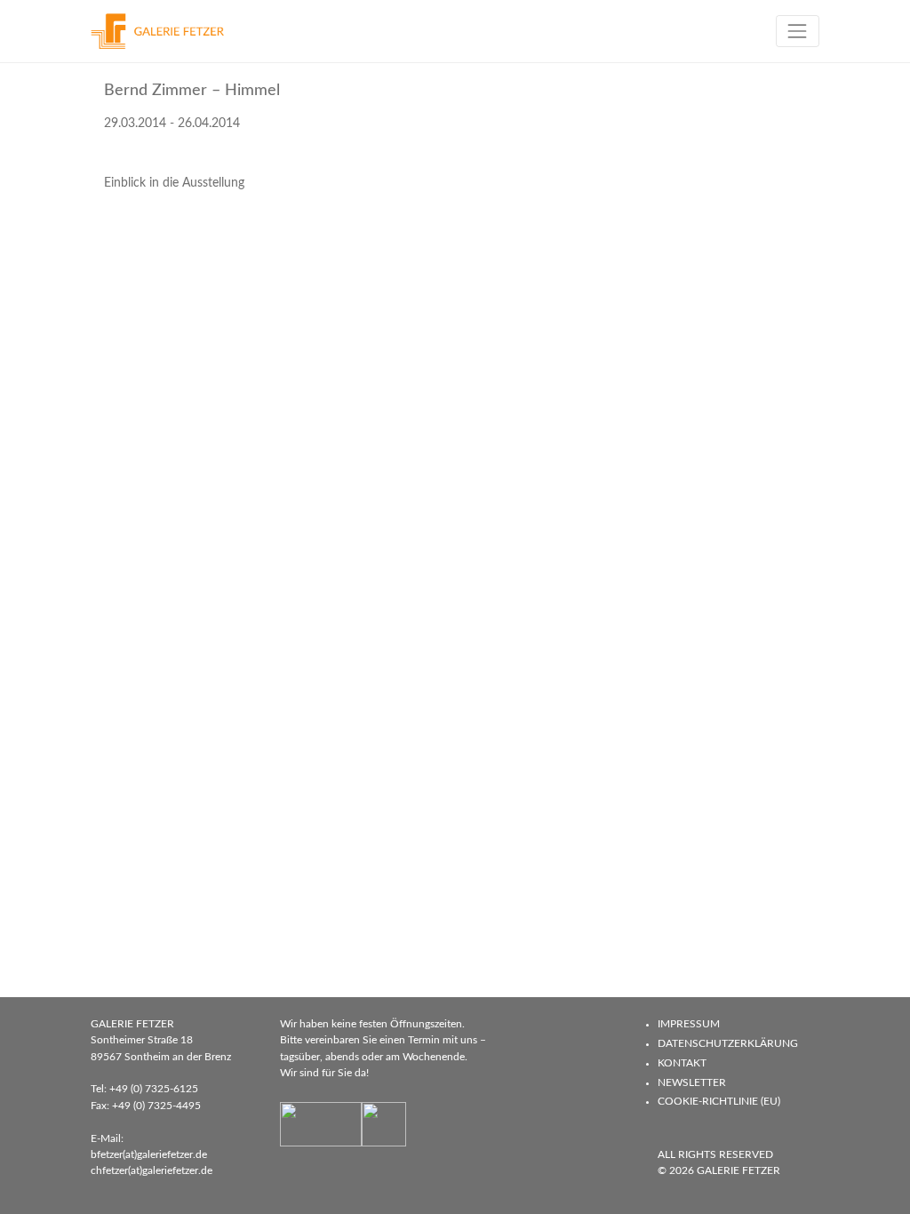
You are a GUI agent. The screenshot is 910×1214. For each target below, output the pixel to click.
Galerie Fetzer (738, 1170)
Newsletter (692, 1082)
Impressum (689, 1023)
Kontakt (682, 1063)
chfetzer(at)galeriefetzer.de (151, 1170)
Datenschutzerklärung (728, 1043)
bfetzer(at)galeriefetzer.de (149, 1154)
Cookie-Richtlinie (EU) (719, 1101)
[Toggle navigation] (797, 30)
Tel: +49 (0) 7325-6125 (144, 1088)
